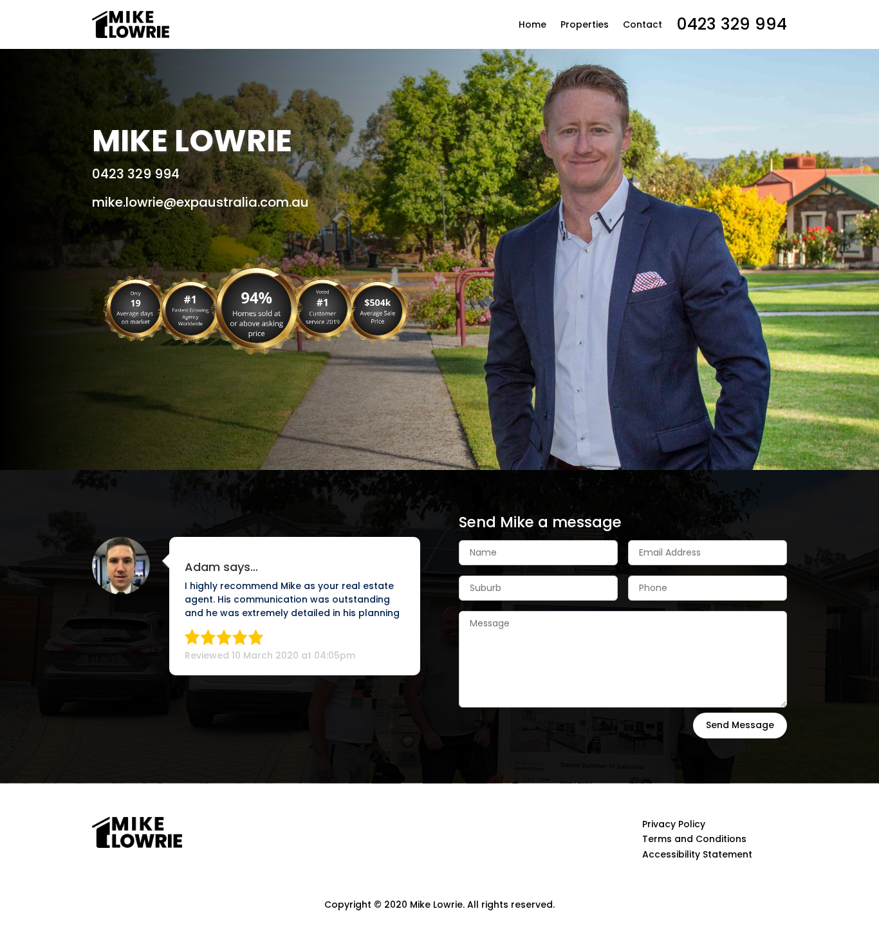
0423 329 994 (731, 24)
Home (532, 24)
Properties (584, 24)
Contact (642, 24)
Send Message (740, 724)
